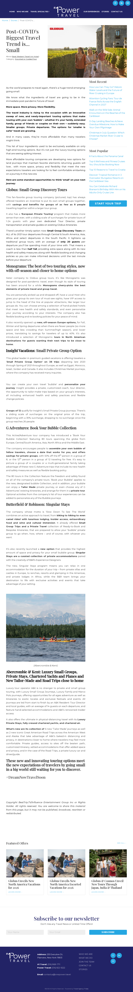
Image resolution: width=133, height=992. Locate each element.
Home (12, 12)
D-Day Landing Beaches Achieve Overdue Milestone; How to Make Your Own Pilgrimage (106, 124)
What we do (85, 958)
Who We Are (22, 12)
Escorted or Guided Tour (26, 59)
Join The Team (86, 962)
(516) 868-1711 (54, 964)
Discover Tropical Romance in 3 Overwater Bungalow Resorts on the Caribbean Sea (106, 178)
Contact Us (116, 12)
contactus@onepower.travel (57, 974)
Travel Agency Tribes (81, 989)
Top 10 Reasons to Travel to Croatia (107, 170)
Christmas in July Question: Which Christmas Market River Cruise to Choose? (106, 135)
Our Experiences (91, 12)
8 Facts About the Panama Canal (106, 156)
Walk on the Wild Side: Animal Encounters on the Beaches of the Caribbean (107, 113)
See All (121, 843)
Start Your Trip (108, 203)
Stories (105, 12)
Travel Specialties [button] (39, 12)
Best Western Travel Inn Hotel (25, 56)
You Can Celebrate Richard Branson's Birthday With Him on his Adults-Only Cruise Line (107, 189)
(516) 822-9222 (58, 968)
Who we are (86, 954)
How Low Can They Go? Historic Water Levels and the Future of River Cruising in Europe (105, 90)
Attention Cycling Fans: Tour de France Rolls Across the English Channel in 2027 (105, 101)
